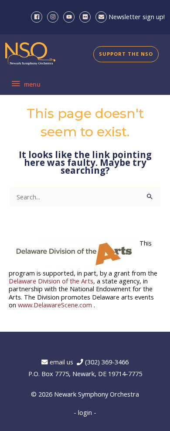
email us (63, 361)
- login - (85, 412)
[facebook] (38, 17)
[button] (126, 54)
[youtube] (70, 17)
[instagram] (54, 17)
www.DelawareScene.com (55, 304)
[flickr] (86, 17)
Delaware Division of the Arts (51, 280)
